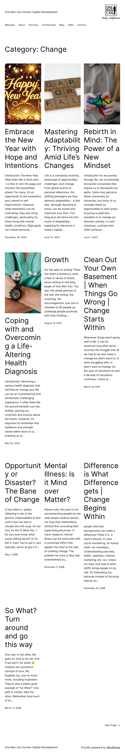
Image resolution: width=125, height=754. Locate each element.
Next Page (112, 725)
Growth (56, 259)
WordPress (113, 747)
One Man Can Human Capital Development (31, 12)
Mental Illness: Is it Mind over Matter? (59, 482)
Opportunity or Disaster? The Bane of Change (23, 482)
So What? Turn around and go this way (21, 627)
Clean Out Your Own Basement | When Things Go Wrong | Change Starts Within (101, 293)
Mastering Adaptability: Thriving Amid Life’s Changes (62, 148)
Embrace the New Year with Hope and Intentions (21, 148)
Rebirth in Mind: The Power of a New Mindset (102, 148)
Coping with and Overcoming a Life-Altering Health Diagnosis (23, 346)
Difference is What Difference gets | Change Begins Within (101, 491)
